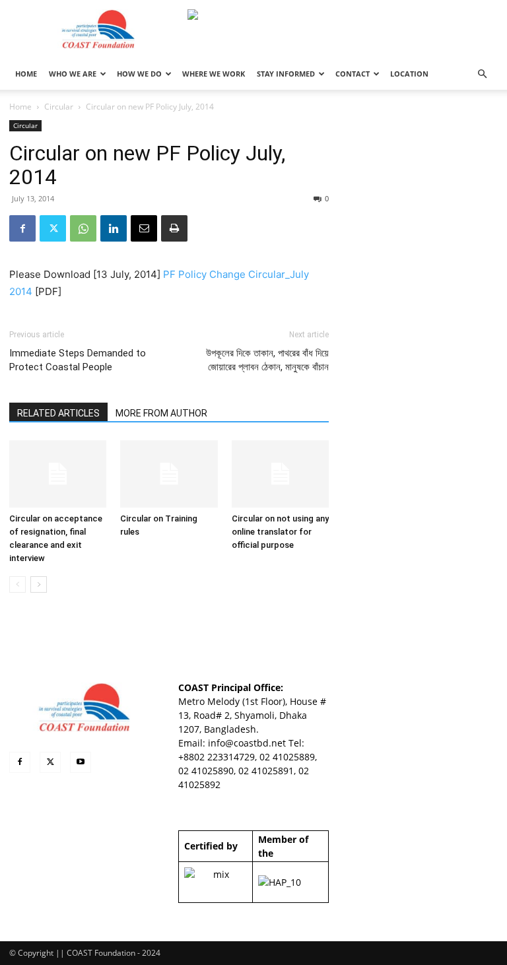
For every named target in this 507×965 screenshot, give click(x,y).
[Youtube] (80, 762)
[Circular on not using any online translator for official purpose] (280, 473)
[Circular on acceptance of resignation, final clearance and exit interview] (57, 473)
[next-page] (38, 584)
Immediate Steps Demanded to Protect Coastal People (77, 360)
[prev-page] (17, 584)
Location (409, 74)
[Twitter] (53, 228)
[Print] (174, 228)
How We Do (139, 74)
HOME (26, 74)
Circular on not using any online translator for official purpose (280, 532)
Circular (58, 106)
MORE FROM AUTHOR (161, 413)
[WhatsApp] (83, 228)
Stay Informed (286, 74)
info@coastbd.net (247, 743)
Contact (352, 74)
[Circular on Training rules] (168, 473)
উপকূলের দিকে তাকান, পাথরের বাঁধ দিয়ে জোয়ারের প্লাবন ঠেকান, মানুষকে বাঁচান (267, 360)
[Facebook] (22, 228)
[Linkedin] (113, 228)
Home (20, 106)
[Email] (144, 228)
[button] (482, 74)
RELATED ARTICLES (58, 413)
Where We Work (213, 74)
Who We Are (72, 74)
